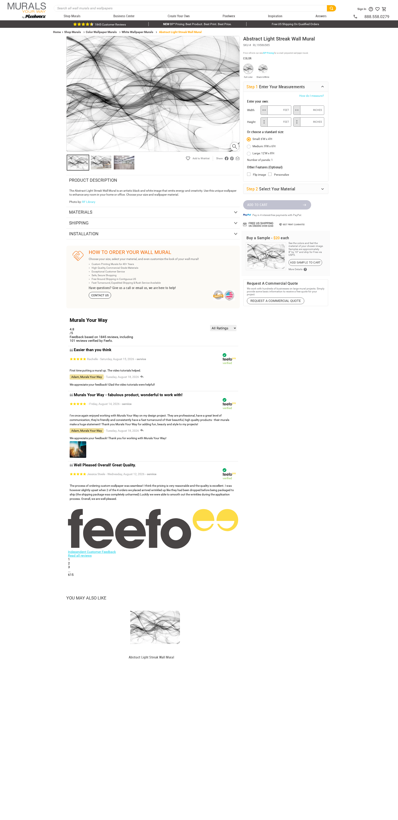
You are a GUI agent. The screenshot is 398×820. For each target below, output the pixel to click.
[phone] (358, 16)
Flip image (259, 182)
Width (251, 118)
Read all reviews (80, 556)
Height (251, 130)
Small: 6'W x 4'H (262, 147)
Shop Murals (72, 32)
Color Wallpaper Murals (101, 32)
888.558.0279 (376, 16)
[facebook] (226, 158)
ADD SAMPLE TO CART (305, 278)
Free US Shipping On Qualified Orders (295, 24)
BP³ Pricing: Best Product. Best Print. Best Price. (197, 24)
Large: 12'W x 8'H (263, 161)
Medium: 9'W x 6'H (263, 154)
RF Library (88, 201)
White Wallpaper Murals (137, 32)
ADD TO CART (257, 221)
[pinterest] (232, 158)
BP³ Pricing (268, 61)
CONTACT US (100, 295)
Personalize (281, 182)
